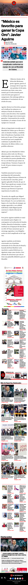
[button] (2, 578)
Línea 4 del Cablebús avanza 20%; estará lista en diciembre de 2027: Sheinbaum (10, 343)
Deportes (8, 43)
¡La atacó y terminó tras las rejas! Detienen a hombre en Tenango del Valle (10, 526)
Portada (22, 558)
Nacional (18, 558)
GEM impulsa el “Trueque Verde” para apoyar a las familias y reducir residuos (10, 489)
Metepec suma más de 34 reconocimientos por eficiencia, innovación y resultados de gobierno (23, 507)
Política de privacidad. (16, 581)
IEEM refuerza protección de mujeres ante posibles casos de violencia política (23, 489)
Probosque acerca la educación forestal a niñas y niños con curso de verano (7, 476)
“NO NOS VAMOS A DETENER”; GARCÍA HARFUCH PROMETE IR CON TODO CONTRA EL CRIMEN (10, 315)
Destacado (14, 43)
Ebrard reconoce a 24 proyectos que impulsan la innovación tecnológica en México (23, 334)
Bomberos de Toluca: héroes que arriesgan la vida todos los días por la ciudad (23, 497)
